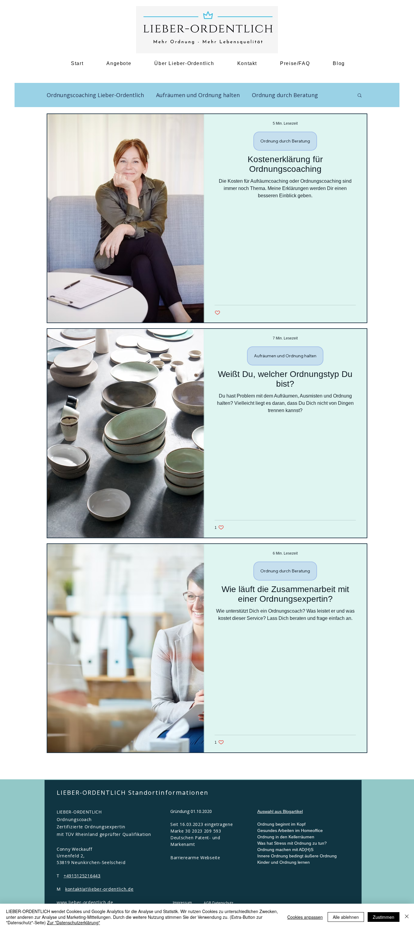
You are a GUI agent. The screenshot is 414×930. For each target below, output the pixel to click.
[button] (359, 96)
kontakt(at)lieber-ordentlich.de (99, 889)
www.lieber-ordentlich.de (85, 902)
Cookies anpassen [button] (305, 917)
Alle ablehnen (346, 917)
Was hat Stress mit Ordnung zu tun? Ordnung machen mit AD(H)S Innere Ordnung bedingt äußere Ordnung (297, 849)
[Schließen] (406, 917)
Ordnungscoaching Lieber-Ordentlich (95, 95)
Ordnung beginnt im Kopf (281, 824)
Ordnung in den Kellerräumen (285, 836)
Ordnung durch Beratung (285, 95)
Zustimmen (383, 917)
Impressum (182, 902)
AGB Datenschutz (218, 902)
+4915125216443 (82, 876)
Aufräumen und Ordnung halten (198, 95)
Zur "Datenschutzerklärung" (73, 922)
